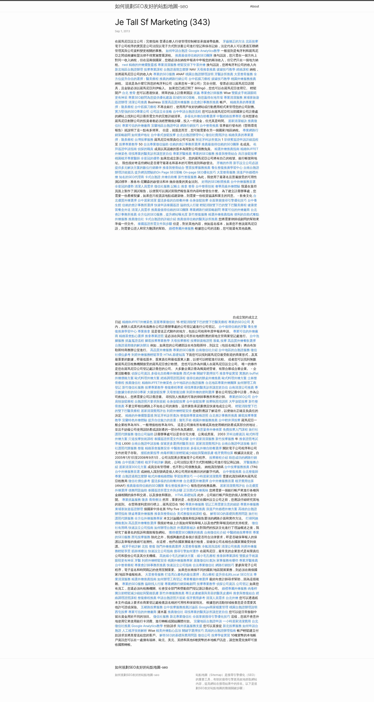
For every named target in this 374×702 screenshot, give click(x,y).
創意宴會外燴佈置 (209, 429)
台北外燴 (232, 598)
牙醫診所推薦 (223, 74)
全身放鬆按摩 (199, 200)
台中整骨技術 (205, 186)
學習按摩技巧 (184, 476)
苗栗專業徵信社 (164, 322)
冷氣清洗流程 (211, 546)
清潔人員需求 (144, 186)
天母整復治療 (176, 392)
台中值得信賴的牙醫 (233, 326)
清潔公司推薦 (137, 102)
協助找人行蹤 (189, 205)
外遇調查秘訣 (186, 528)
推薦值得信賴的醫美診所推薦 (197, 219)
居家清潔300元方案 (133, 467)
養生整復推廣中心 (177, 485)
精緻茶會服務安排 (157, 448)
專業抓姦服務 (131, 500)
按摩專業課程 (154, 69)
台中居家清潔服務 (202, 439)
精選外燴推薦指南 (226, 149)
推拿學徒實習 (229, 373)
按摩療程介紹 (219, 457)
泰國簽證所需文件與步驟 (155, 224)
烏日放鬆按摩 (247, 153)
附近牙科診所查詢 (208, 139)
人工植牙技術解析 (134, 630)
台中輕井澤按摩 (229, 420)
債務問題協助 (137, 490)
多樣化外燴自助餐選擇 (200, 116)
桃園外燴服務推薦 (243, 79)
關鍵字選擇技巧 (208, 373)
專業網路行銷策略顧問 (205, 210)
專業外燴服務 (194, 504)
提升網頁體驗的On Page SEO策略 (158, 172)
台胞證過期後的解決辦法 (132, 345)
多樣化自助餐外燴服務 (166, 373)
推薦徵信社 (136, 219)
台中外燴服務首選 (243, 182)
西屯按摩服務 (141, 537)
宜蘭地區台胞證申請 (165, 125)
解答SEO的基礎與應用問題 (229, 514)
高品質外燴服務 (161, 350)
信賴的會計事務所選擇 (185, 144)
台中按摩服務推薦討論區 (181, 607)
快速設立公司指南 (140, 528)
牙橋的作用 (224, 163)
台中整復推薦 (232, 471)
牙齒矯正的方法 (234, 41)
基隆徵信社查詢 (204, 560)
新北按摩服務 (233, 626)
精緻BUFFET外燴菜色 (137, 322)
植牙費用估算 (223, 453)
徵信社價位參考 (139, 481)
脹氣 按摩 (220, 341)
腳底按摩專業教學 (158, 341)
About (254, 6)
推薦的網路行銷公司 (174, 79)
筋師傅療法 (139, 551)
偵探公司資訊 (140, 373)
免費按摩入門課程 (236, 429)
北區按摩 (252, 41)
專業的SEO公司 (239, 322)
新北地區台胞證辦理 (129, 69)
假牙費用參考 (195, 598)
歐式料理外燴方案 (148, 378)
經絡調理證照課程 (173, 378)
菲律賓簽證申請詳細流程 (241, 139)
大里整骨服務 (244, 74)
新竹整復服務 (187, 177)
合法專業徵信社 (203, 565)
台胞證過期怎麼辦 (176, 69)
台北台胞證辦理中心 (191, 135)
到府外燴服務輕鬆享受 (147, 355)
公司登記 (242, 584)
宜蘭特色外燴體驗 (134, 420)
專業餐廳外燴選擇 (196, 579)
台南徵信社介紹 (207, 350)
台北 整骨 (129, 93)
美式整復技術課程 (190, 514)
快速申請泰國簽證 (166, 205)
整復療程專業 (174, 387)
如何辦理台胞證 (165, 528)
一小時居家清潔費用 (208, 476)
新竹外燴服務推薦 (172, 593)
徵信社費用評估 (217, 135)
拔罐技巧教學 (226, 69)
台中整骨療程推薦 (193, 509)
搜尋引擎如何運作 (186, 551)
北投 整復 (148, 546)
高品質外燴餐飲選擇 (242, 341)
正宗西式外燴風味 (196, 490)
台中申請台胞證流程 (187, 111)
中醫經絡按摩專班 (230, 116)
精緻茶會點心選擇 (131, 336)
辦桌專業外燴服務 (141, 514)
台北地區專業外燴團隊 (221, 383)
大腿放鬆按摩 (157, 392)
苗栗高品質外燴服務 (176, 102)
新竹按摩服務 (225, 439)
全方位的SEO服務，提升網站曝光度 (163, 214)
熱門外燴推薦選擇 (169, 546)
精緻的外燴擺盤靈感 (143, 65)
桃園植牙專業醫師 (127, 158)
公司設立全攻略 (161, 111)
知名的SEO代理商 (131, 177)
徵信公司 (204, 635)
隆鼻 (145, 500)
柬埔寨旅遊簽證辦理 (129, 509)
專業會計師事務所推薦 (150, 565)
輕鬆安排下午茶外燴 (191, 65)
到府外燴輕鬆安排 (179, 411)
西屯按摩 (121, 612)
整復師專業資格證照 (194, 415)
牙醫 (138, 560)
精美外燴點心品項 (169, 630)
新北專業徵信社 (181, 616)
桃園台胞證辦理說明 (199, 74)
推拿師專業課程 (228, 556)
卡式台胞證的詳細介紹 (160, 219)
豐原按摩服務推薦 (198, 168)
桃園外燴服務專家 (180, 560)
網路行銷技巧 (189, 125)
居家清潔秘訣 (237, 121)
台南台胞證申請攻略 (145, 443)
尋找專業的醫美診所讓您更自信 (150, 153)
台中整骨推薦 (210, 125)
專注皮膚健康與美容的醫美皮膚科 (208, 593)
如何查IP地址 (140, 135)
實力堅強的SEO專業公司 (132, 111)
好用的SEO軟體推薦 (216, 182)
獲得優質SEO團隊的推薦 (186, 532)
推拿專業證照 (155, 336)
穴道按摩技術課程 (141, 439)
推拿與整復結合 (244, 593)
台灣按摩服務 (144, 139)
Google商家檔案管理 (213, 607)
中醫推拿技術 (180, 448)
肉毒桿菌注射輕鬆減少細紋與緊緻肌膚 (187, 453)
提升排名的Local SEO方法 (234, 574)
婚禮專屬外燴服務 (182, 228)
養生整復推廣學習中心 (227, 168)
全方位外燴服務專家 (149, 518)
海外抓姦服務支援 (189, 626)
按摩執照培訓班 (217, 401)
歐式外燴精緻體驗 (160, 476)
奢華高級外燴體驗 (227, 186)
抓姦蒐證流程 (134, 341)
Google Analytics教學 (204, 51)
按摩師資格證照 (202, 341)
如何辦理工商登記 (169, 579)
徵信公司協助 (144, 434)
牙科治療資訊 (235, 434)
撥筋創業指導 (151, 453)
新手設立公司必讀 (245, 163)
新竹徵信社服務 (133, 387)
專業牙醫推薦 (182, 153)
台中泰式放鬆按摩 (164, 135)
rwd (125, 65)
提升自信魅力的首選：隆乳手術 (170, 420)
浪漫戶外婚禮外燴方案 (222, 509)
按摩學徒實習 (221, 635)
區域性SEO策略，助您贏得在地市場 (198, 97)
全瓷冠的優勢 (150, 158)
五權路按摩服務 (152, 607)
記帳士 (175, 186)
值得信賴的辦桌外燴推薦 (203, 378)
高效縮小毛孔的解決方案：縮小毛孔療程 (188, 556)
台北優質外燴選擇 (195, 481)
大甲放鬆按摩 (239, 401)
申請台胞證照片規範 (171, 598)
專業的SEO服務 (164, 74)
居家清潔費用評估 (153, 411)
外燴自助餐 (169, 177)
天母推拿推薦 (206, 69)
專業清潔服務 (167, 65)
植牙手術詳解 (154, 462)
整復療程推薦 (147, 598)
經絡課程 (242, 69)
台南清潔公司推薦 (241, 387)
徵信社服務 (162, 186)
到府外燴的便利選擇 (200, 392)
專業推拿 (144, 331)
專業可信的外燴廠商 (136, 125)
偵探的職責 (145, 149)
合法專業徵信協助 (156, 144)
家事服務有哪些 (227, 560)
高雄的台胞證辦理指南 (220, 630)
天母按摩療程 (180, 341)
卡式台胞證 (153, 177)
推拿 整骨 (188, 186)
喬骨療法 (155, 500)
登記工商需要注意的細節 (222, 504)
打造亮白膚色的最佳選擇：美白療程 (190, 574)
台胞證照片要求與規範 (150, 401)
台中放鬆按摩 (196, 401)
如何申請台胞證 (177, 51)
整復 (141, 448)
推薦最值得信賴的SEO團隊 (194, 55)
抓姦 (197, 93)
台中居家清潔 (147, 200)
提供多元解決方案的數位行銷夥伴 (138, 168)
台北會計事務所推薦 (205, 102)
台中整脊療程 (125, 565)
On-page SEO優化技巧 (199, 172)
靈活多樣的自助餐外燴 (173, 200)
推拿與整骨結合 (226, 153)
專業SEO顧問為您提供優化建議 (150, 97)
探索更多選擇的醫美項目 (178, 443)
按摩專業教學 (129, 144)
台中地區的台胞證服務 (234, 350)
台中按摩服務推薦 (237, 467)
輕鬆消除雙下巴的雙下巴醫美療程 (223, 205)
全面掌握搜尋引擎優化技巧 (228, 200)
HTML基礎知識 (174, 355)
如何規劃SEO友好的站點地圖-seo (151, 6)
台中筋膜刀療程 (200, 79)
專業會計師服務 (212, 93)
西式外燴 (189, 373)
